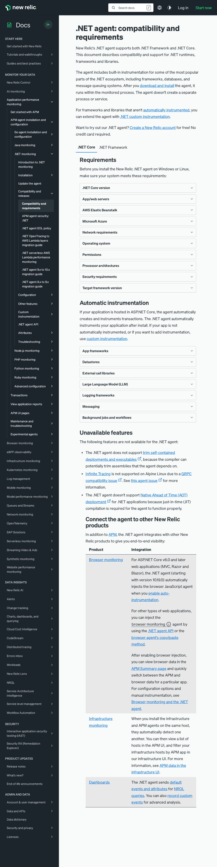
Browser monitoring (106, 559)
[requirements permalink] (119, 159)
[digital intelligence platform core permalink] (112, 525)
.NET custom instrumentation (145, 116)
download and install (157, 85)
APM (112, 534)
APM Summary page (148, 668)
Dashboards (99, 782)
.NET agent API (161, 630)
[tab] (86, 147)
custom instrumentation (107, 338)
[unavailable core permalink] (136, 432)
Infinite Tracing (98, 473)
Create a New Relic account (153, 127)
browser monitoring (148, 624)
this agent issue (144, 480)
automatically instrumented (166, 109)
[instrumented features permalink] (152, 302)
